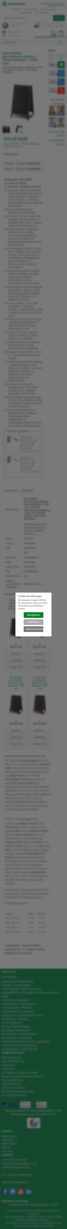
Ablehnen (33, 622)
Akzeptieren (33, 615)
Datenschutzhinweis (34, 629)
